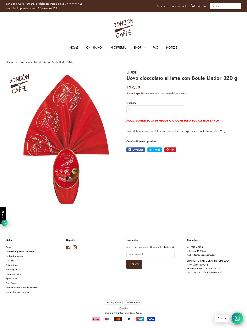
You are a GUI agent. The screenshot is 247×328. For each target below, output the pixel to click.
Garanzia (10, 260)
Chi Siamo (94, 47)
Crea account (178, 6)
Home (74, 47)
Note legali (11, 269)
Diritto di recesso (14, 256)
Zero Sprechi (12, 283)
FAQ (155, 47)
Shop (138, 47)
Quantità (131, 103)
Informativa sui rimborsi (17, 292)
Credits (123, 308)
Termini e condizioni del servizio (22, 287)
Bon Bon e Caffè (133, 312)
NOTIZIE (171, 47)
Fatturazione (12, 265)
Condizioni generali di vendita (21, 251)
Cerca (9, 247)
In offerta (118, 47)
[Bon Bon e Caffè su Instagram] (75, 248)
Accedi (161, 6)
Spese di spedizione (137, 93)
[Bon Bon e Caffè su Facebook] (68, 248)
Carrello (201, 6)
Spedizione (11, 278)
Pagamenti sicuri (14, 274)
